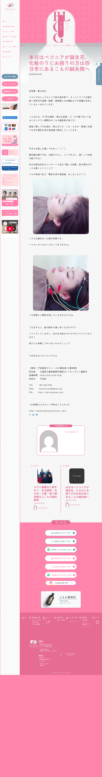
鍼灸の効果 (35, 622)
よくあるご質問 (10, 46)
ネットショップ (10, 84)
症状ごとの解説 (10, 36)
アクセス (8, 56)
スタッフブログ (35, 45)
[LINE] (37, 414)
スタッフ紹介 (9, 31)
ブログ (10, 99)
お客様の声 (9, 41)
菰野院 (97, 621)
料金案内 (8, 51)
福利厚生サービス (10, 91)
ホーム (7, 21)
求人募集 (48, 621)
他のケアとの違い (37, 620)
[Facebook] (30, 414)
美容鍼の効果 (9, 26)
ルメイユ (84, 622)
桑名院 (97, 623)
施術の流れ (85, 620)
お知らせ (47, 45)
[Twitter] (33, 414)
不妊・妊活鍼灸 (36, 624)
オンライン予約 (10, 76)
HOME (25, 45)
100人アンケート (74, 621)
